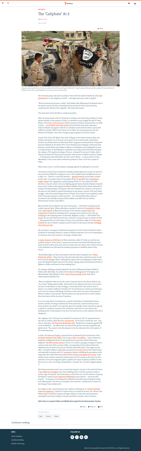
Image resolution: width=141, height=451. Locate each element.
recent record (82, 350)
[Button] (100, 28)
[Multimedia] (129, 3)
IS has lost (56, 123)
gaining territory (78, 177)
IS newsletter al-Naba (92, 208)
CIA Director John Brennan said (63, 323)
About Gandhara (16, 436)
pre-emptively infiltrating (64, 377)
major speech (47, 211)
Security (41, 9)
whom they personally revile (75, 274)
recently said (69, 321)
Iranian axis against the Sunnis (84, 355)
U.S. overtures (66, 352)
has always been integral (49, 372)
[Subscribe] (81, 437)
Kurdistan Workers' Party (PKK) (50, 338)
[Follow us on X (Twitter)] (77, 437)
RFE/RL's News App (18, 444)
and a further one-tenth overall (57, 125)
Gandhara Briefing (17, 440)
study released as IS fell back (50, 240)
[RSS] (86, 437)
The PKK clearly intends (55, 343)
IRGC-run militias (79, 338)
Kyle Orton (43, 19)
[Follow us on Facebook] (72, 437)
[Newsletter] (135, 3)
